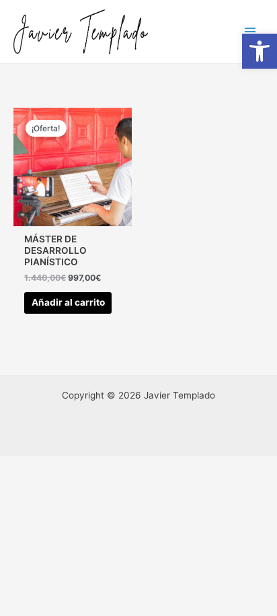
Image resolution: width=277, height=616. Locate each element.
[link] (259, 51)
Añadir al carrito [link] (68, 302)
